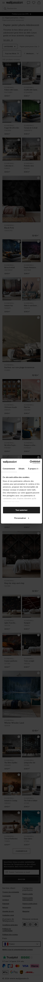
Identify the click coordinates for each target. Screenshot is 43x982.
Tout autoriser (21, 510)
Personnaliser (20, 518)
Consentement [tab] (9, 469)
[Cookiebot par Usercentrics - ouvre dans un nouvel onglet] (30, 462)
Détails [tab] (21, 469)
